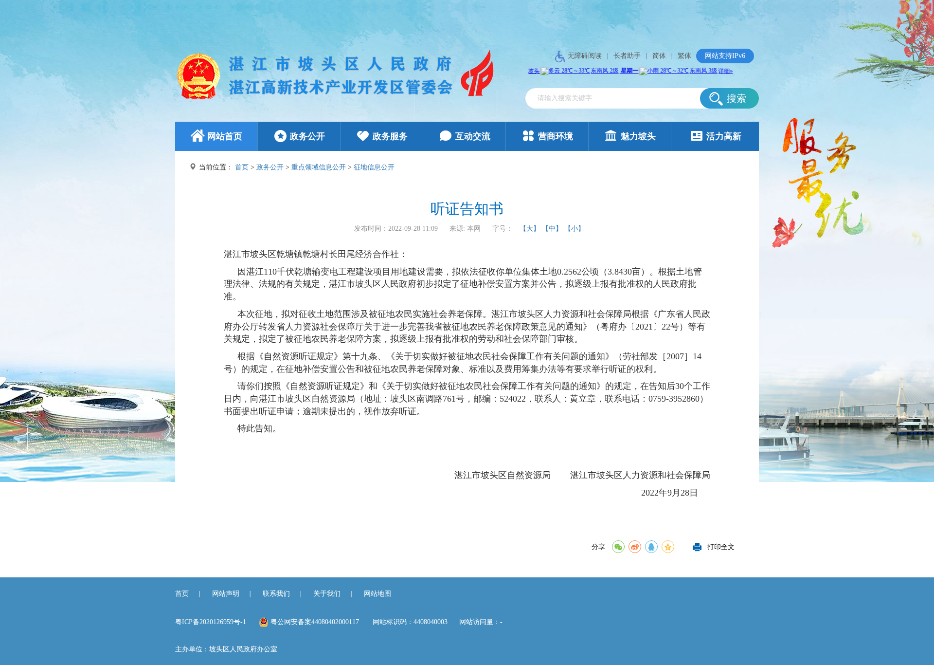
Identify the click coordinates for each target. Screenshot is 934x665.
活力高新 (723, 136)
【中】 (552, 228)
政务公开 (307, 136)
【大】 (530, 228)
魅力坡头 (638, 136)
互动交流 (472, 136)
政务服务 (390, 136)
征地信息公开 (374, 167)
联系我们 (276, 593)
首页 (242, 167)
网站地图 (377, 593)
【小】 (574, 228)
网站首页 (224, 136)
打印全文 (721, 544)
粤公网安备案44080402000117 (314, 622)
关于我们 (327, 593)
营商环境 (555, 136)
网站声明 (225, 593)
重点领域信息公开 (318, 167)
